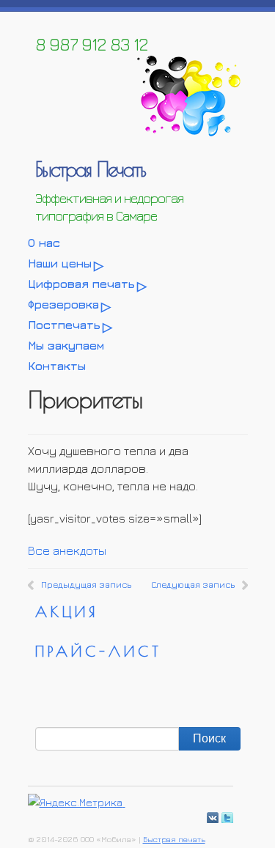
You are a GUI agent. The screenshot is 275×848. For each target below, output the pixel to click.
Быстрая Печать (90, 169)
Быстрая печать (174, 839)
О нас (44, 242)
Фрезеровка (63, 304)
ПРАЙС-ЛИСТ (98, 651)
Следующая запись (193, 584)
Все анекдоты (67, 550)
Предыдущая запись (86, 584)
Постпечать (64, 324)
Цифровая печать (81, 283)
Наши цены (60, 263)
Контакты (57, 365)
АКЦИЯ (66, 611)
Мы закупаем (66, 345)
